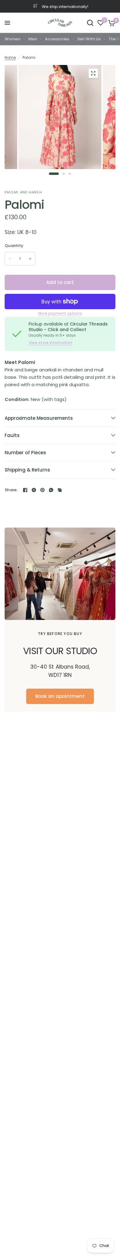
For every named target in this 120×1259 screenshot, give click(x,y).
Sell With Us (89, 39)
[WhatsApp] (51, 490)
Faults (12, 435)
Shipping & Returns (27, 470)
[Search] (90, 23)
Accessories (57, 39)
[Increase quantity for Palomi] (30, 258)
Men (32, 39)
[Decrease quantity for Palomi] (10, 258)
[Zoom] (93, 73)
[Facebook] (25, 490)
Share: (11, 490)
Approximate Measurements (39, 418)
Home (10, 57)
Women (12, 39)
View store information (50, 343)
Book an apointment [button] (60, 696)
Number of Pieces (25, 452)
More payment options (60, 313)
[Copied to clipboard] (59, 490)
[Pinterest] (42, 490)
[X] (34, 490)
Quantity (14, 246)
